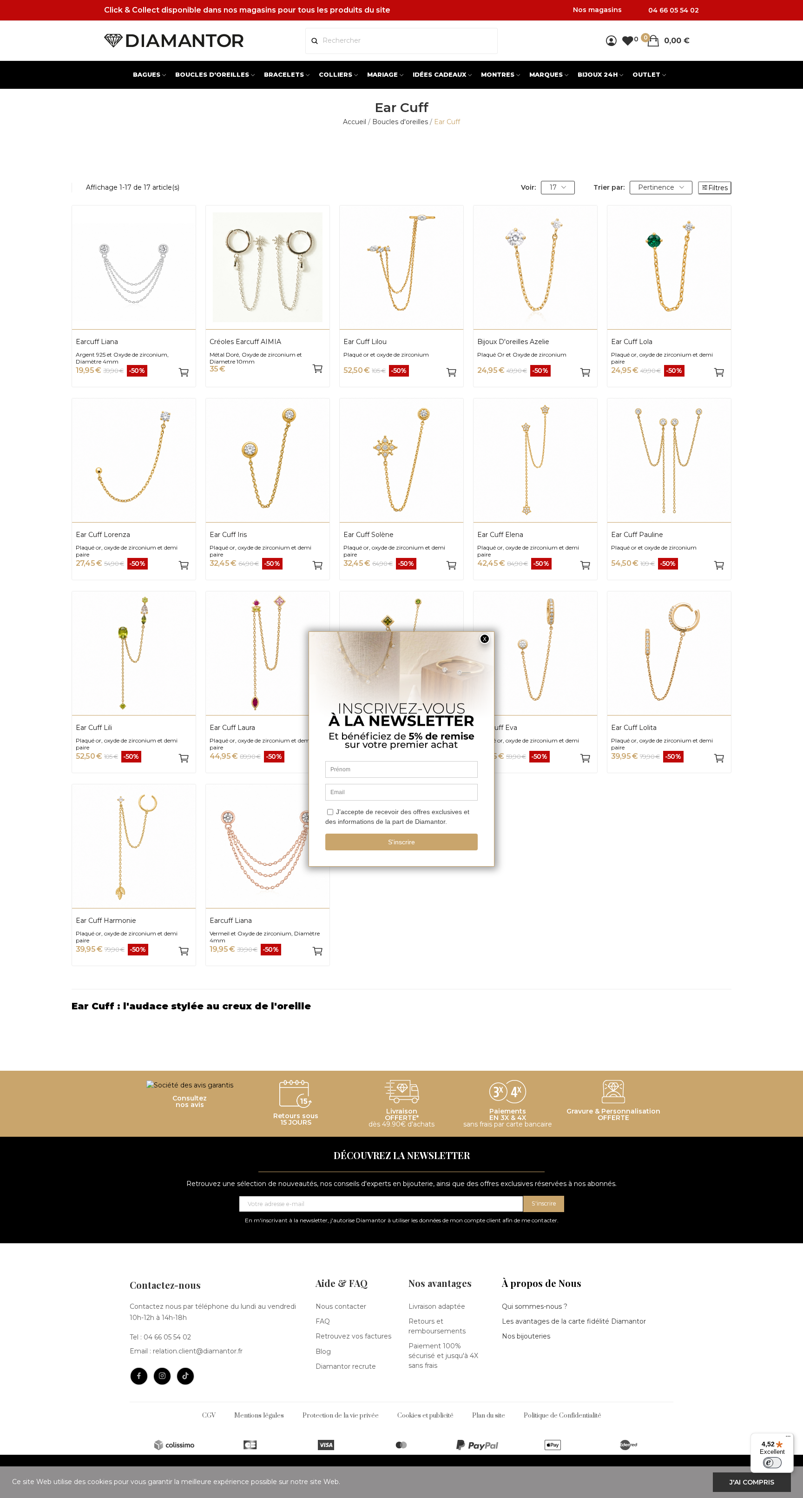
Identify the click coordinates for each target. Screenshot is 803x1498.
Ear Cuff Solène (368, 534)
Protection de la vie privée (341, 1416)
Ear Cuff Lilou (365, 342)
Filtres (718, 188)
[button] (401, 1006)
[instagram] (162, 1376)
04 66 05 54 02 (167, 1337)
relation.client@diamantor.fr (198, 1351)
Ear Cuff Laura (232, 727)
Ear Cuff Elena (500, 534)
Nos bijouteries (526, 1336)
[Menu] (788, 1438)
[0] (627, 40)
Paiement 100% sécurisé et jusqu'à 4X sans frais (443, 1356)
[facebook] (139, 1376)
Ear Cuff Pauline (637, 534)
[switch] (772, 1462)
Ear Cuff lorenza (103, 534)
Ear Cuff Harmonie (106, 920)
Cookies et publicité (425, 1416)
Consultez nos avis (189, 1101)
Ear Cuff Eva (497, 727)
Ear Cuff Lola (631, 342)
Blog (323, 1351)
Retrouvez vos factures (353, 1336)
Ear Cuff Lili (94, 727)
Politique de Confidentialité (562, 1416)
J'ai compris (752, 1482)
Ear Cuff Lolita (634, 727)
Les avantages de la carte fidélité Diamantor (574, 1321)
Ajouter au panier (184, 372)
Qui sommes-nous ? (534, 1306)
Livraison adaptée (436, 1306)
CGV (209, 1416)
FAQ (323, 1321)
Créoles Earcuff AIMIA (245, 342)
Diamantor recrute (346, 1366)
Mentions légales (259, 1416)
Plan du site (488, 1416)
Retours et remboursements (437, 1326)
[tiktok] (185, 1376)
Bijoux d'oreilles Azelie (513, 342)
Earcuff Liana (97, 342)
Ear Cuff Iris (228, 534)
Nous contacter (341, 1306)
